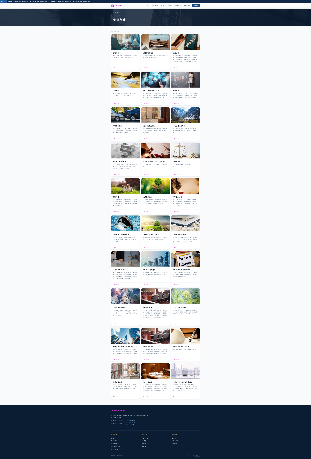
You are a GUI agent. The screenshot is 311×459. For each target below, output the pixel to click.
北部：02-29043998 (130, 420)
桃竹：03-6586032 (130, 422)
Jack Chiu (197, 455)
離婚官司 (113, 438)
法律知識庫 (155, 6)
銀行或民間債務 (115, 446)
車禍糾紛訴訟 (115, 449)
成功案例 (163, 6)
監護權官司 (114, 441)
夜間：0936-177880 (116, 423)
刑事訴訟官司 (115, 443)
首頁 (148, 6)
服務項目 (170, 6)
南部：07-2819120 (129, 425)
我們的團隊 (187, 6)
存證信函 (144, 446)
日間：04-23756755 (116, 420)
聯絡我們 (196, 6)
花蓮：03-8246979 (130, 427)
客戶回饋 (174, 443)
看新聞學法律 (178, 6)
